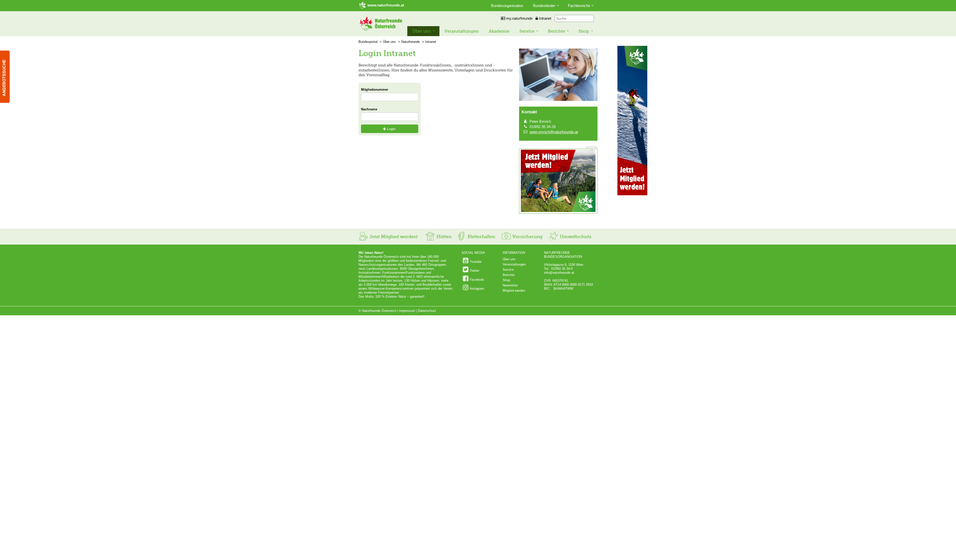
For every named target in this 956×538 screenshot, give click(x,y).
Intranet (544, 18)
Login (391, 129)
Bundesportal (367, 42)
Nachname (369, 109)
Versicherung (526, 236)
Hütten (443, 236)
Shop (583, 31)
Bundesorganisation (507, 5)
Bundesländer (544, 5)
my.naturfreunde (519, 18)
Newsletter (510, 285)
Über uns (421, 31)
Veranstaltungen (461, 31)
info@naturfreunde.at (559, 272)
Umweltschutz (575, 236)
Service (526, 31)
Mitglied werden (514, 290)
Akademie (499, 31)
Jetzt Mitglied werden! (393, 236)
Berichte (556, 31)
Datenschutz (427, 311)
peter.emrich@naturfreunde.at (554, 132)
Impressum (407, 311)
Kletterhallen (480, 236)
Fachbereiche (579, 5)
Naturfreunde (410, 42)
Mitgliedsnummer (374, 89)
